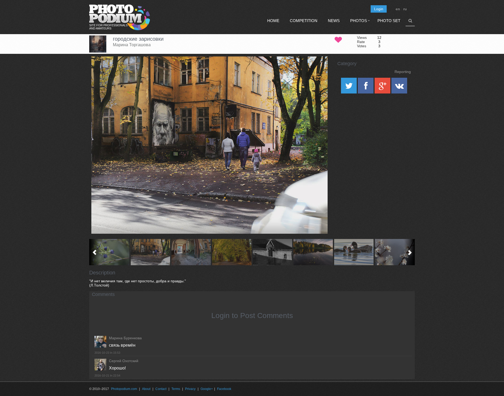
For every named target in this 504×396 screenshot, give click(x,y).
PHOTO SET (388, 20)
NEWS (334, 20)
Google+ (207, 389)
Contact (160, 389)
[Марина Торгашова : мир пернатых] (353, 252)
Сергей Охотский (123, 361)
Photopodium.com (124, 389)
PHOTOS (358, 20)
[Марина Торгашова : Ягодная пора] (109, 252)
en (398, 9)
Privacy (190, 389)
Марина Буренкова (125, 338)
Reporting (403, 72)
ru (405, 9)
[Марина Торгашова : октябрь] (231, 252)
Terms (175, 389)
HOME (273, 20)
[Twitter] (349, 87)
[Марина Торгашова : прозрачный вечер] (313, 252)
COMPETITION (303, 20)
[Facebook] (366, 87)
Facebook (224, 389)
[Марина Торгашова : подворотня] (191, 252)
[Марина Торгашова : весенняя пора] (394, 252)
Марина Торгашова (132, 45)
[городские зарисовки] (317, 70)
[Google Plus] (383, 87)
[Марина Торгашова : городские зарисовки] (150, 252)
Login (378, 9)
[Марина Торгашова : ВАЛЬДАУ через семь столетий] (272, 252)
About (146, 389)
